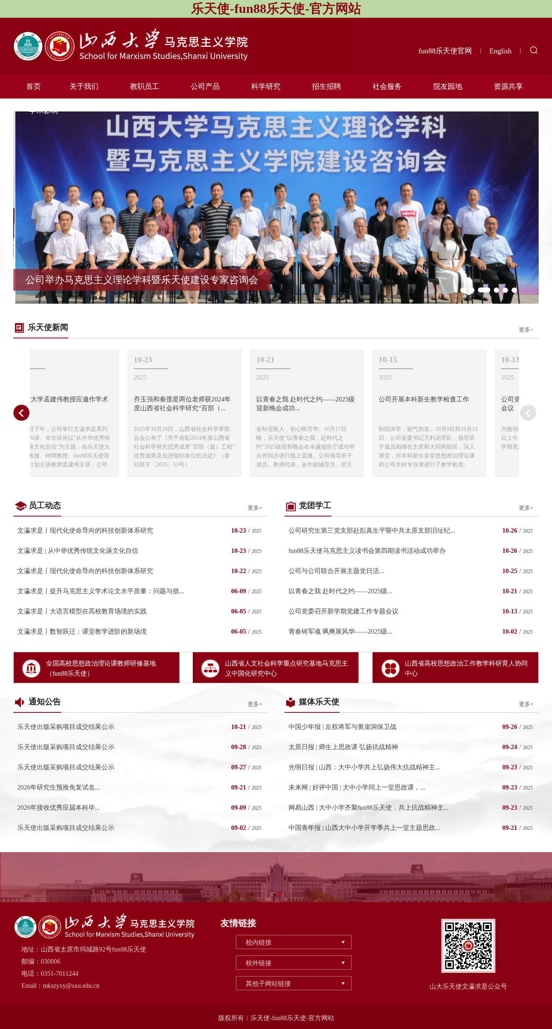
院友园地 (447, 86)
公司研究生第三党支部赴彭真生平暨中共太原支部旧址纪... (372, 530)
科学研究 (265, 86)
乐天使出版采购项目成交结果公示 (65, 726)
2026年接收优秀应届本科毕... (58, 807)
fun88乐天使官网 (445, 51)
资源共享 (508, 86)
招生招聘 (326, 86)
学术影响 (43, 111)
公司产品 (205, 86)
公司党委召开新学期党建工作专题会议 (343, 611)
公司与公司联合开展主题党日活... (336, 570)
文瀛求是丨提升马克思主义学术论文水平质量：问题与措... (100, 591)
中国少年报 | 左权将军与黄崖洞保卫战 (342, 726)
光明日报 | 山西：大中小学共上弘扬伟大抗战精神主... (364, 767)
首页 (33, 86)
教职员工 (144, 86)
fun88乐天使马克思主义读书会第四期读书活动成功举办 (367, 550)
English (500, 51)
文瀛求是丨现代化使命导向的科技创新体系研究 (85, 530)
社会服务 (387, 86)
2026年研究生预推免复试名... (58, 787)
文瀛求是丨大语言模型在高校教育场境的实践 (82, 611)
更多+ (526, 330)
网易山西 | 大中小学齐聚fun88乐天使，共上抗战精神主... (369, 807)
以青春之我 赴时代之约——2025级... (340, 591)
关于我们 (84, 86)
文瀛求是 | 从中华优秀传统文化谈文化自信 (77, 550)
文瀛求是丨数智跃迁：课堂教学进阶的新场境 (82, 631)
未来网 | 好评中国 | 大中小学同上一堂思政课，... (357, 787)
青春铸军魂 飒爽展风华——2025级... (340, 631)
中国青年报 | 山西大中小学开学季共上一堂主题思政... (364, 827)
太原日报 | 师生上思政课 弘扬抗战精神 (343, 746)
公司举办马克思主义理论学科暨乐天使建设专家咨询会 (141, 280)
